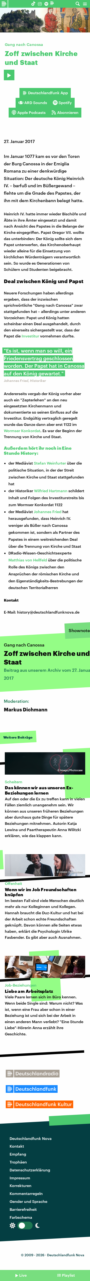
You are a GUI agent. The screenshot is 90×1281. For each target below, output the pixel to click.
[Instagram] (40, 3)
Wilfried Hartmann (50, 490)
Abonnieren (67, 112)
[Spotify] (46, 3)
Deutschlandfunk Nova (31, 1138)
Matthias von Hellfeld (27, 560)
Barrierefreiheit (23, 1209)
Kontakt (17, 1146)
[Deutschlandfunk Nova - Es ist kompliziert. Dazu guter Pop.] (4, 4)
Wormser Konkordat (22, 430)
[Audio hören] (9, 75)
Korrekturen (20, 1185)
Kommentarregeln (26, 1193)
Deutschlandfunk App (48, 92)
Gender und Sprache (28, 1201)
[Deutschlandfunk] (53, 3)
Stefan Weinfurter (50, 463)
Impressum (20, 1177)
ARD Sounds (35, 102)
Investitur (30, 336)
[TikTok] (33, 3)
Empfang (18, 1154)
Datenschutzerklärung (30, 1170)
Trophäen (18, 1162)
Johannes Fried (47, 511)
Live (23, 1275)
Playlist (68, 1275)
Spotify (65, 102)
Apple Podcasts (31, 112)
